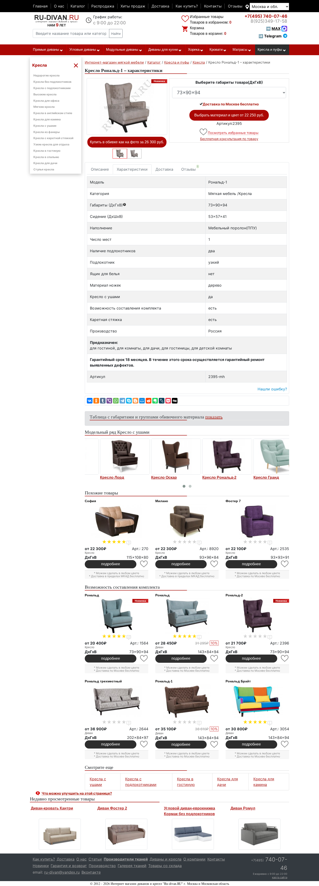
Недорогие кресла (46, 75)
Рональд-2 (234, 595)
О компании (194, 859)
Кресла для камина (47, 119)
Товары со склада (165, 865)
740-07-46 (266, 16)
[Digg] (174, 400)
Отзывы (235, 6)
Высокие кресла (45, 94)
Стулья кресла (43, 169)
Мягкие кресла (44, 106)
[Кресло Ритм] (161, 457)
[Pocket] (168, 400)
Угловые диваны (82, 49)
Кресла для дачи (45, 163)
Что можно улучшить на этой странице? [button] (77, 793)
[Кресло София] (116, 522)
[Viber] (109, 400)
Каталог (78, 6)
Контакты (213, 6)
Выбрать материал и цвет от (229, 115)
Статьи (95, 859)
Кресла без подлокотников (52, 81)
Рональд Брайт (238, 681)
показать (214, 417)
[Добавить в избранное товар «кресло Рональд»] (144, 658)
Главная (40, 6)
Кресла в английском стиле (52, 113)
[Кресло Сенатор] (212, 457)
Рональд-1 (164, 681)
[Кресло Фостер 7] (257, 522)
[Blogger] (135, 400)
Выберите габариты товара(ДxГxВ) (229, 82)
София (90, 501)
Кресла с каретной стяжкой (53, 138)
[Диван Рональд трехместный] (116, 702)
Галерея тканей (132, 865)
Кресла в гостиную (46, 150)
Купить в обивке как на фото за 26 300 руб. (127, 142)
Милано (161, 501)
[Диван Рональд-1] (187, 702)
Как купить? (187, 6)
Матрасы (240, 49)
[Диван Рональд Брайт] (257, 702)
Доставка (160, 6)
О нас (59, 6)
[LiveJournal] (161, 400)
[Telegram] (122, 400)
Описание (100, 169)
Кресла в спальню (46, 157)
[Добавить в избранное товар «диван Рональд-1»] (214, 744)
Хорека (193, 49)
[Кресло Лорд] (264, 457)
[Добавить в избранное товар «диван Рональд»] (214, 658)
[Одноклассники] (96, 400)
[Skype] (129, 400)
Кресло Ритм (149, 478)
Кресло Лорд (251, 478)
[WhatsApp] (116, 400)
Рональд (92, 595)
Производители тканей (126, 859)
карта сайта (279, 877)
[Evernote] (155, 400)
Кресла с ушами (44, 125)
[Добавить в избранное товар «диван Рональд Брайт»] (285, 744)
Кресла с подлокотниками (52, 88)
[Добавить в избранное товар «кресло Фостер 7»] (285, 564)
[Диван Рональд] (187, 616)
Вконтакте (91, 872)
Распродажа (102, 6)
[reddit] (148, 400)
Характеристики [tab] (132, 169)
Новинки (41, 865)
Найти (116, 34)
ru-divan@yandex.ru (62, 872)
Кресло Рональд (100, 478)
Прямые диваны (46, 49)
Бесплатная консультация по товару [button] (229, 139)
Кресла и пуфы (270, 49)
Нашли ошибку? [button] (272, 389)
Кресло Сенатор (203, 478)
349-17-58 (269, 21)
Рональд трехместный (103, 681)
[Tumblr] (103, 400)
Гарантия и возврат (69, 865)
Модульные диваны (122, 49)
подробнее (110, 564)
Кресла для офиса (46, 100)
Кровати (216, 49)
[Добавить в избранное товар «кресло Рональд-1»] (204, 132)
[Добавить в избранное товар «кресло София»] (144, 564)
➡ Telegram (270, 36)
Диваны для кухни (163, 49)
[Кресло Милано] (187, 522)
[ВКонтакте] (89, 400)
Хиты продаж (133, 6)
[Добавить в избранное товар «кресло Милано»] (214, 564)
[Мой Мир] (142, 400)
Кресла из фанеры (46, 132)
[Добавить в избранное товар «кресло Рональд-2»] (285, 658)
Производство (102, 865)
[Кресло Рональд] (110, 457)
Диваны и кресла (165, 859)
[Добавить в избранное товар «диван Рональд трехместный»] (144, 744)
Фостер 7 (233, 501)
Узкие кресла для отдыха (51, 144)
